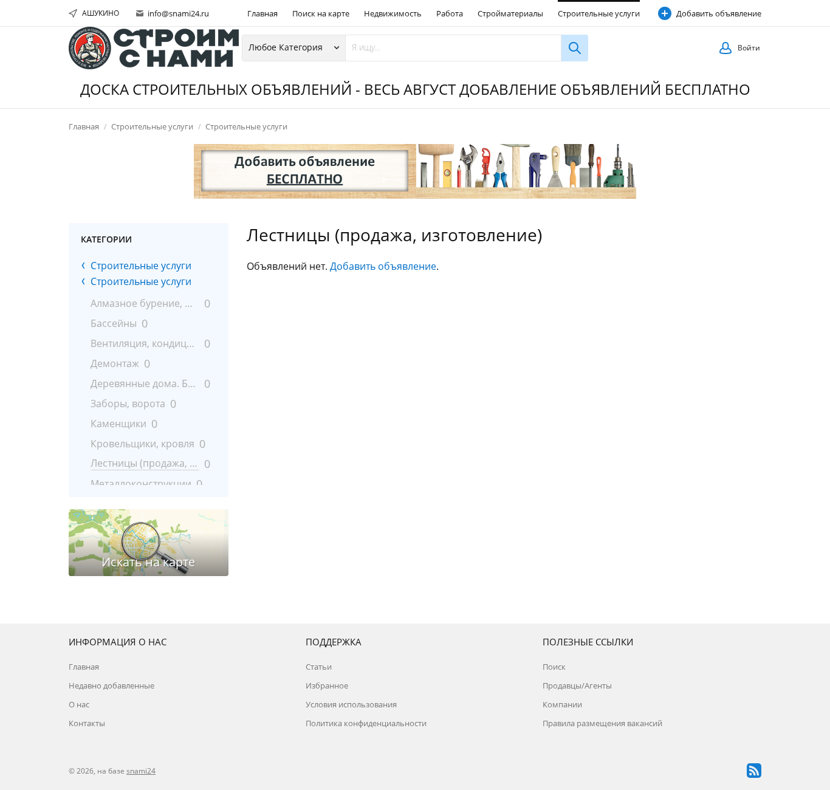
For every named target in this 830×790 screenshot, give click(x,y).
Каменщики (118, 423)
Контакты (87, 723)
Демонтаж (115, 363)
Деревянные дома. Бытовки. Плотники (145, 383)
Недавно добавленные (111, 685)
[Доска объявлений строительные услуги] (154, 48)
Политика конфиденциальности (366, 723)
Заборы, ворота (128, 403)
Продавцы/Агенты (577, 685)
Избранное (327, 685)
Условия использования (351, 704)
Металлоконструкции (141, 483)
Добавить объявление (718, 13)
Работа (449, 13)
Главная (262, 13)
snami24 (141, 771)
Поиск (554, 666)
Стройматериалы (510, 13)
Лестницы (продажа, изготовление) (145, 463)
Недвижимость (393, 13)
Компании (562, 704)
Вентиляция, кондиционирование (145, 343)
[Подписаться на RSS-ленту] (754, 770)
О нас (79, 704)
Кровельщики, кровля (142, 443)
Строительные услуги (599, 13)
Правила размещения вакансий (602, 723)
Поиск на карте (320, 13)
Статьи (319, 666)
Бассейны (114, 323)
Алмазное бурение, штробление (145, 303)
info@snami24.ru (177, 13)
